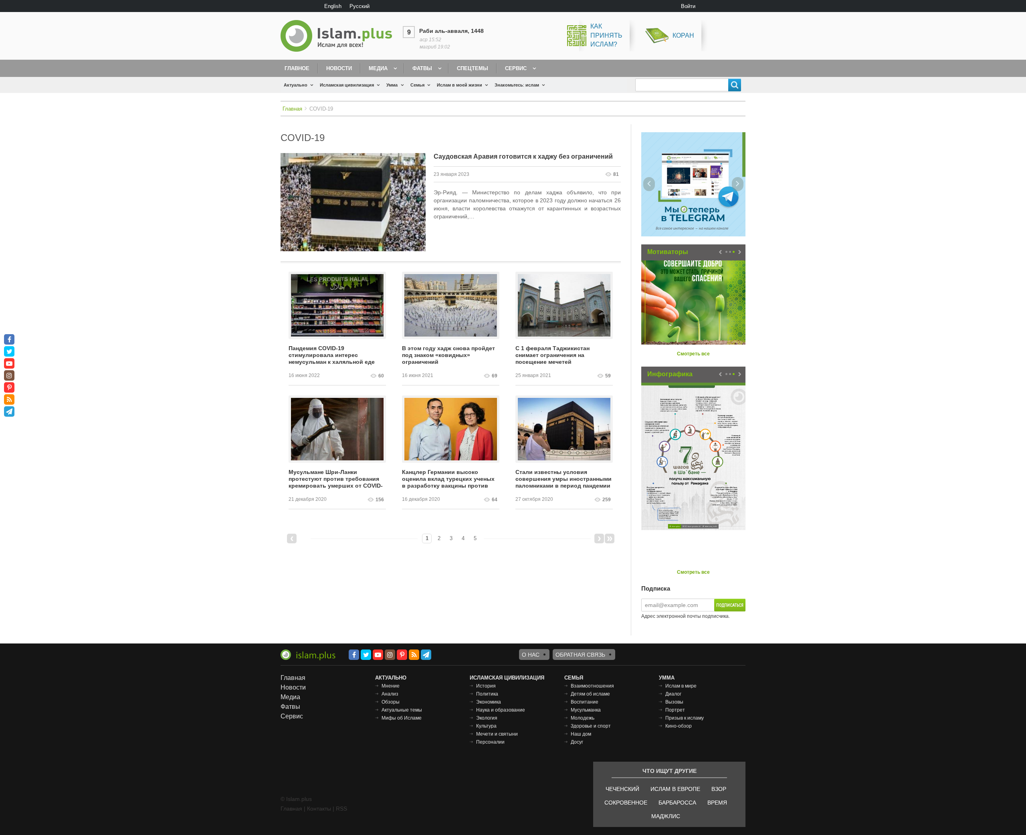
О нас (530, 654)
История (486, 686)
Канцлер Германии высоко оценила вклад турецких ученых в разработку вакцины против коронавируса (448, 479)
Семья (417, 85)
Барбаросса (677, 802)
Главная (292, 109)
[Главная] (339, 36)
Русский (359, 6)
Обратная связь (580, 654)
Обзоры (391, 702)
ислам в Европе (675, 789)
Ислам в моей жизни (459, 85)
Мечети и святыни (497, 734)
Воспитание (584, 702)
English (332, 6)
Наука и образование (500, 710)
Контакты (319, 808)
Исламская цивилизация (347, 85)
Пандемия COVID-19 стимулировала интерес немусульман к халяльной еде (332, 355)
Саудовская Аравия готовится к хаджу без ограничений (523, 156)
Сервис (516, 68)
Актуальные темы (402, 710)
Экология (486, 718)
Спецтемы (472, 68)
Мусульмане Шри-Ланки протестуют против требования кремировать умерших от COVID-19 (336, 479)
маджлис (665, 816)
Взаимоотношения (592, 686)
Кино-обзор (678, 726)
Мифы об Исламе (402, 718)
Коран (683, 35)
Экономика (488, 702)
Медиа (378, 68)
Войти (688, 6)
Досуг (577, 742)
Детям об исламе (590, 694)
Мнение (391, 686)
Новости (339, 68)
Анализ (390, 694)
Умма (392, 85)
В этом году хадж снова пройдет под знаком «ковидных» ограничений (448, 355)
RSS (341, 808)
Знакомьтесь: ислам (517, 85)
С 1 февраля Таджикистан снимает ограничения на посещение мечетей (552, 355)
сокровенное (625, 802)
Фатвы (422, 68)
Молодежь (582, 718)
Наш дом (581, 734)
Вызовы (674, 702)
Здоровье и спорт (591, 726)
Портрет (675, 710)
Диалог (673, 694)
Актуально (295, 85)
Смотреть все (693, 354)
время (717, 802)
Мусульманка (586, 710)
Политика (487, 694)
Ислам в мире (681, 686)
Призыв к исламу (684, 718)
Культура (486, 726)
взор (718, 789)
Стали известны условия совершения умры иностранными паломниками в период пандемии (563, 479)
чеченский (622, 789)
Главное (297, 68)
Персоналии (490, 742)
